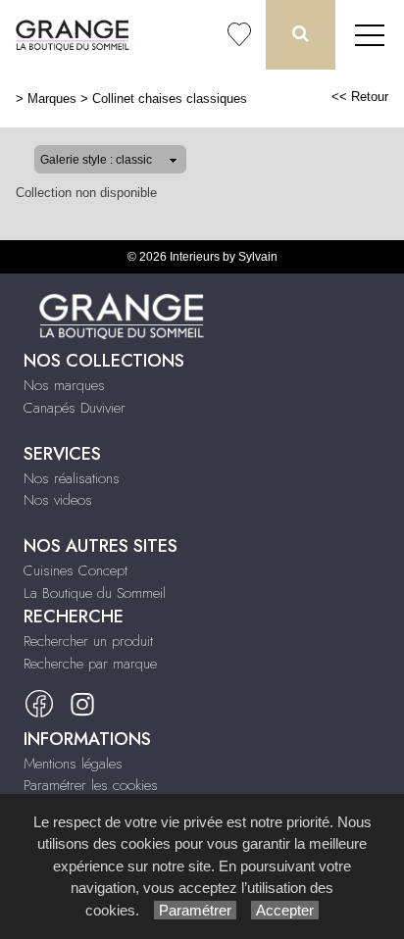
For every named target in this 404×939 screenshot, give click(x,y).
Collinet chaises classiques (169, 98)
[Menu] (369, 35)
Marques (51, 98)
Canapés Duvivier (75, 408)
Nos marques (64, 385)
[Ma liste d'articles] (239, 35)
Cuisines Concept (75, 570)
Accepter (285, 910)
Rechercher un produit (88, 641)
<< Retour (359, 96)
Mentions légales (73, 763)
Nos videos (58, 500)
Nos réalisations (72, 478)
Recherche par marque (90, 663)
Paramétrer (195, 910)
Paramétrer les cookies (91, 785)
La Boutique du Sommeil (95, 593)
